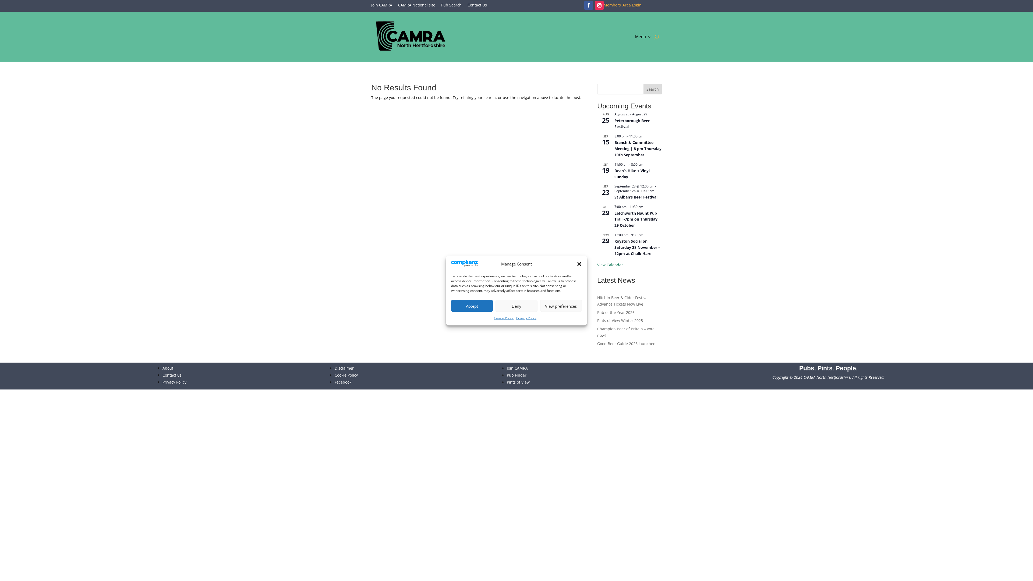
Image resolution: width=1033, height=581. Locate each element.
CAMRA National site (416, 5)
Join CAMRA (381, 5)
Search (652, 89)
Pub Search (451, 5)
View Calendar (610, 264)
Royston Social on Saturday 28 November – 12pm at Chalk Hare (637, 247)
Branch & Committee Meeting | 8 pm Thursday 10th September (637, 148)
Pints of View (518, 382)
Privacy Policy (526, 318)
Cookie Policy (504, 318)
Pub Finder (516, 375)
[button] (579, 264)
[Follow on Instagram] (599, 5)
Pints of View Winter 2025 (620, 320)
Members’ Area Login (623, 5)
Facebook (343, 382)
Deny (516, 306)
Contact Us (477, 5)
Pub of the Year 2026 (616, 312)
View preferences (561, 306)
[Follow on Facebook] (588, 5)
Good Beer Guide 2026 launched (626, 343)
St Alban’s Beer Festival (635, 197)
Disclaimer (344, 368)
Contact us (172, 375)
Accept (472, 306)
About (167, 368)
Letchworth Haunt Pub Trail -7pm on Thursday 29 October (635, 219)
